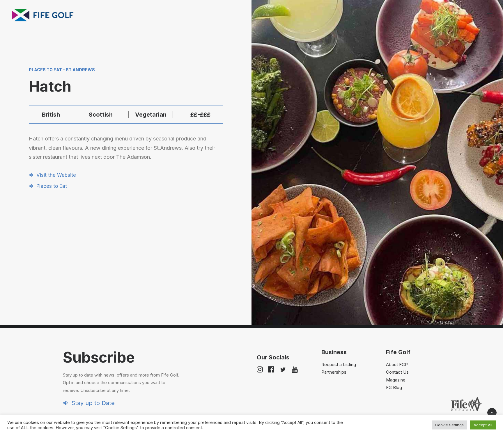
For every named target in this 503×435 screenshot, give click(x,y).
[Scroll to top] (492, 412)
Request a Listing (338, 364)
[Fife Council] (466, 404)
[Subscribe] (117, 378)
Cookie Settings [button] (449, 424)
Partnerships (333, 372)
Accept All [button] (483, 424)
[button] (489, 15)
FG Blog (394, 387)
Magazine (395, 380)
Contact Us (397, 372)
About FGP (397, 364)
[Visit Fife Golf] (42, 15)
